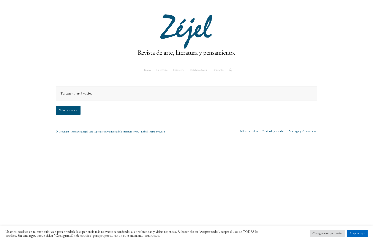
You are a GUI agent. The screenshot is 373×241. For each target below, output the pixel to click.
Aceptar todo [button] (357, 233)
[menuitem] (147, 70)
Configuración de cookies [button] (327, 233)
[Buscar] (229, 70)
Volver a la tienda (68, 110)
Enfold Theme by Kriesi (153, 131)
